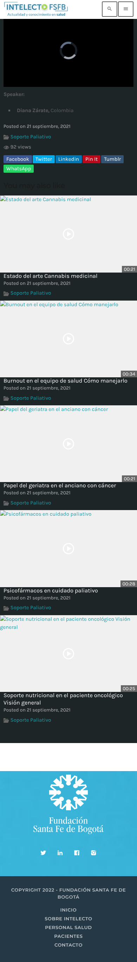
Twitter (43, 159)
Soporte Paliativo (31, 136)
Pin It (91, 159)
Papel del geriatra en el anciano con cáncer (60, 485)
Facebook (17, 159)
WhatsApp (18, 168)
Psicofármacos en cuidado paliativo (51, 590)
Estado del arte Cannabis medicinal (51, 276)
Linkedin (68, 159)
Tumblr (112, 159)
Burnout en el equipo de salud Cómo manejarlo (66, 381)
